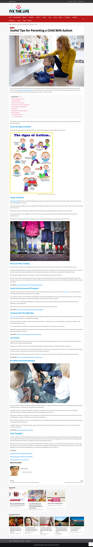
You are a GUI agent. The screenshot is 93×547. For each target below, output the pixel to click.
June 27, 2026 (28, 533)
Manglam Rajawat (59, 533)
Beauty (38, 17)
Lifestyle (24, 17)
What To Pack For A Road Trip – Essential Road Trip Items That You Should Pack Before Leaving (62, 530)
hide (20, 96)
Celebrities (74, 17)
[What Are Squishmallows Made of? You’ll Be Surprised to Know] (18, 496)
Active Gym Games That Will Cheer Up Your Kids (29, 334)
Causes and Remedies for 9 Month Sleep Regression (29, 285)
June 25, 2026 (59, 534)
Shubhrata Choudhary (52, 505)
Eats (11, 524)
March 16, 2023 (19, 33)
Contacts (75, 1)
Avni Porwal (74, 532)
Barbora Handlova (33, 509)
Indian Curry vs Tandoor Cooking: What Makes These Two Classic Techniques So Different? (16, 530)
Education (31, 17)
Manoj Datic (13, 33)
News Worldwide (17, 17)
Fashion (60, 17)
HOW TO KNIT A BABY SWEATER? (55, 503)
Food (14, 524)
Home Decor (11, 20)
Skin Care (46, 524)
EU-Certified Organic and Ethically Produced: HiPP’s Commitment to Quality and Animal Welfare (35, 506)
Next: (74, 481)
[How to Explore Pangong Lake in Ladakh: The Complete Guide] (77, 521)
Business (30, 20)
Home (10, 17)
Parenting (67, 17)
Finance (55, 17)
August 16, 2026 (18, 533)
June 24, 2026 (79, 532)
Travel (18, 20)
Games (24, 20)
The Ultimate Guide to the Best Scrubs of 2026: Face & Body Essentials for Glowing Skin (46, 530)
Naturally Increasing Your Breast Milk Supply (21, 453)
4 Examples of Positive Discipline (25, 430)
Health (44, 17)
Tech (50, 17)
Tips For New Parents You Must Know (19, 459)
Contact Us (27, 540)
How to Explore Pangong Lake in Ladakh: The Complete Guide (76, 529)
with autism (66, 291)
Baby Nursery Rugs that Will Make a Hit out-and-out (30, 357)
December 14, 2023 (40, 509)
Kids (11, 500)
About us (70, 1)
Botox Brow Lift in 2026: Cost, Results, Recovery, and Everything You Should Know (31, 529)
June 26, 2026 (43, 534)
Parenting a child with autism (25, 90)
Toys (19, 500)
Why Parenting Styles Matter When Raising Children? (30, 309)
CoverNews (50, 544)
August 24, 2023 (60, 505)
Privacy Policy (81, 1)
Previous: (24, 481)
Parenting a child (14, 201)
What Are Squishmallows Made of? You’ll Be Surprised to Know (17, 504)
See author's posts (27, 472)
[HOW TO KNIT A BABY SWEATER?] (56, 496)
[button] (83, 19)
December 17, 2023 (19, 506)
